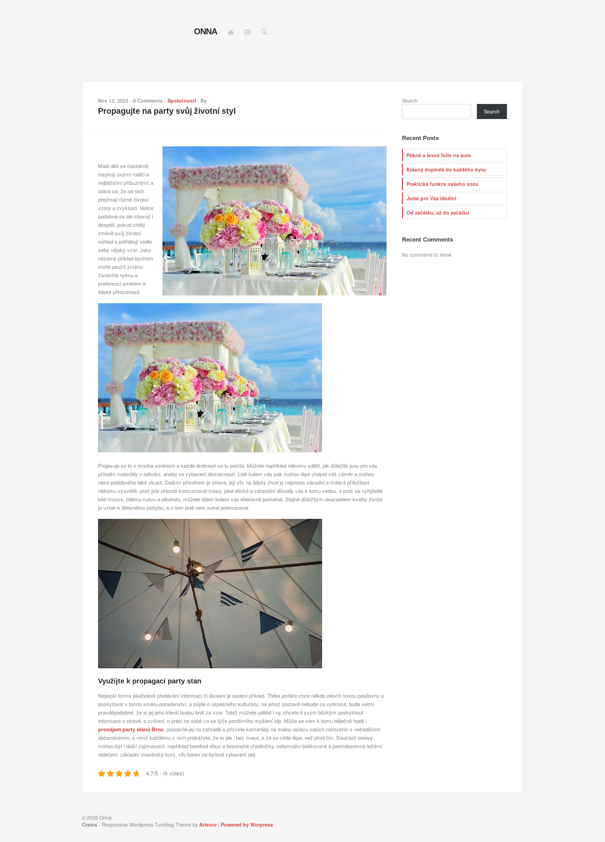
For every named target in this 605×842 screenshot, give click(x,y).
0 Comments (148, 100)
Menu (247, 32)
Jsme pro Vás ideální (431, 198)
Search (410, 100)
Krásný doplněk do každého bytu (446, 169)
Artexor (208, 824)
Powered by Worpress (247, 824)
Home (231, 32)
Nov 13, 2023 (113, 100)
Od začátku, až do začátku (437, 212)
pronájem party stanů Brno (131, 729)
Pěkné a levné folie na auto (438, 155)
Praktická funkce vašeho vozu (442, 183)
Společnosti (181, 100)
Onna (205, 31)
